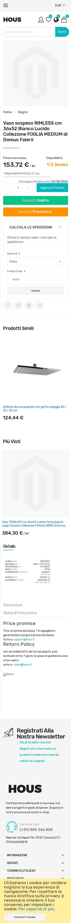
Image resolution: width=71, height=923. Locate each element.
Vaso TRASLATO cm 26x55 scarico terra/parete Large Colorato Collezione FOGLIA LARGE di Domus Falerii (33, 525)
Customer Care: (30, 824)
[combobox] (35, 32)
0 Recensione (11, 147)
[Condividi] (39, 305)
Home (7, 112)
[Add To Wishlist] (7, 305)
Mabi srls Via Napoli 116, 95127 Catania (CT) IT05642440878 (33, 840)
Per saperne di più (36, 909)
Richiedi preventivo (20, 613)
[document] (35, 901)
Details (9, 546)
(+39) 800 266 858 (36, 829)
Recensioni (12, 605)
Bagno (23, 112)
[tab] (35, 546)
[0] (48, 21)
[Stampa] (28, 305)
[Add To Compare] (18, 305)
